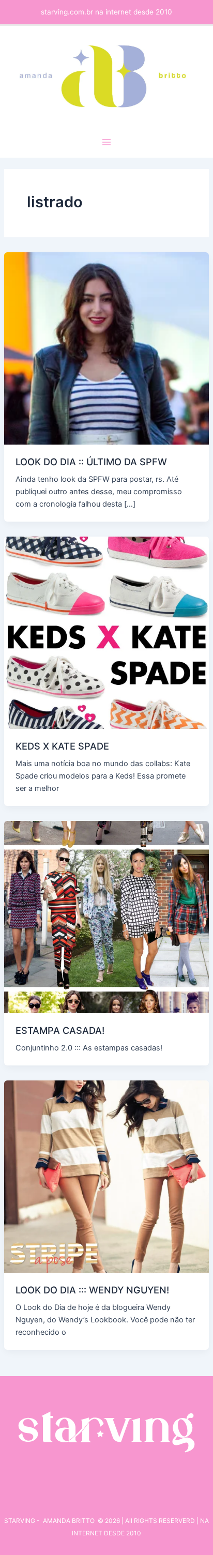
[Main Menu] (106, 142)
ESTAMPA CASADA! (60, 1030)
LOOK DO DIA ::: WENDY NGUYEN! (92, 1289)
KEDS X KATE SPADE (62, 746)
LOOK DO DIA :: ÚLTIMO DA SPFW (91, 461)
